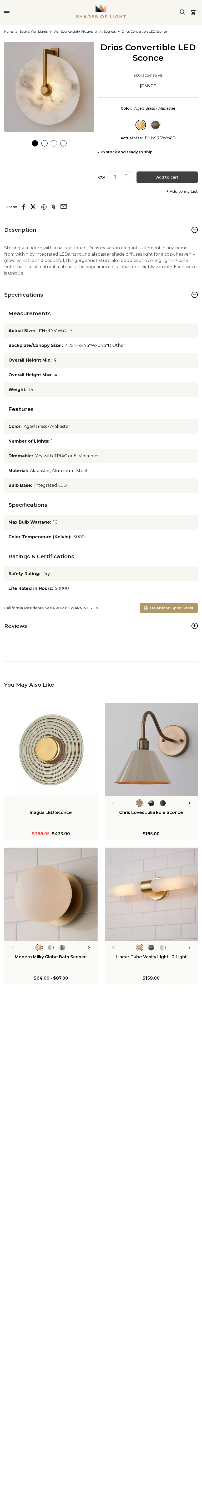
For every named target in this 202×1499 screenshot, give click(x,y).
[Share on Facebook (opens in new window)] (23, 207)
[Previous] (113, 803)
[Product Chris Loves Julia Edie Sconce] (151, 749)
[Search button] (182, 12)
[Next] (189, 803)
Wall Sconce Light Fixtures (73, 31)
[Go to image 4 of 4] (63, 143)
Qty (101, 177)
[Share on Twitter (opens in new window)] (33, 207)
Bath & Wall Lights (33, 31)
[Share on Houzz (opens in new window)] (53, 207)
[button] (49, 87)
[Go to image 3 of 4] (54, 143)
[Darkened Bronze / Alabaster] (155, 125)
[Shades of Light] (101, 11)
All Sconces (107, 31)
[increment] (126, 174)
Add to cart (167, 177)
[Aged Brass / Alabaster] (140, 125)
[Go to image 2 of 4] (44, 143)
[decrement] (126, 180)
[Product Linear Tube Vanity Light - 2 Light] (151, 894)
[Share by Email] (63, 206)
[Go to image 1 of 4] (35, 143)
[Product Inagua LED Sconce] (51, 749)
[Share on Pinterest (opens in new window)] (44, 207)
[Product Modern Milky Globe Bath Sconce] (51, 894)
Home (8, 31)
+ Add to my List (182, 191)
